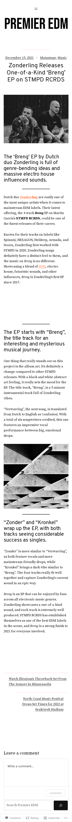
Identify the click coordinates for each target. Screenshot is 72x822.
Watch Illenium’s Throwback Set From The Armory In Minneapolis (37, 681)
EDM (42, 266)
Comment (55, 793)
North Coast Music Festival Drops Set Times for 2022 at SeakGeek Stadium (43, 704)
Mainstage (48, 58)
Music (62, 58)
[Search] (61, 805)
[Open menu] (36, 9)
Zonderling (29, 197)
